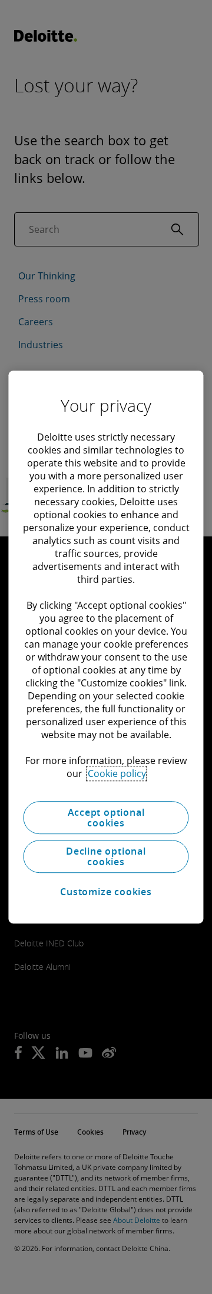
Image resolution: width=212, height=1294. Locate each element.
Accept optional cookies (106, 817)
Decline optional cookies (106, 856)
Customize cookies (106, 891)
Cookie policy (117, 773)
